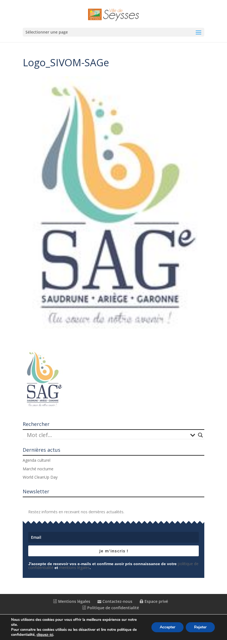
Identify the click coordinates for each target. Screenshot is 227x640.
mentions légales (74, 567)
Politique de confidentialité (112, 607)
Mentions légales (73, 601)
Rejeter (200, 627)
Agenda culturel (36, 460)
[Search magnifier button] (200, 435)
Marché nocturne (38, 468)
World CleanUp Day (40, 477)
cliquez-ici (45, 634)
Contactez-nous (116, 601)
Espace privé (155, 601)
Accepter (167, 627)
